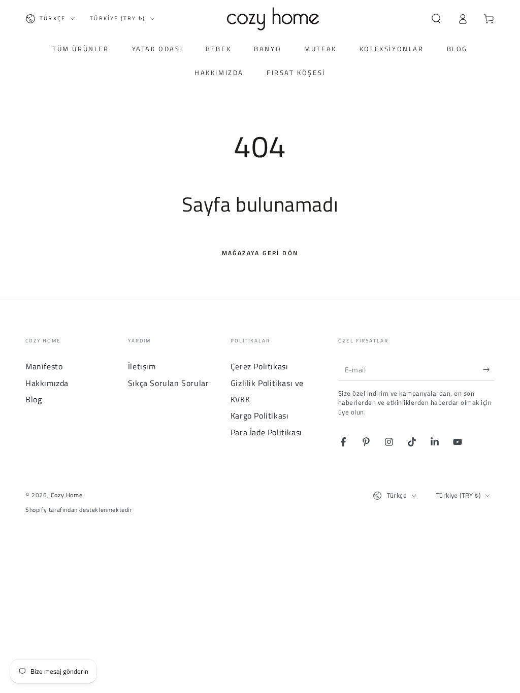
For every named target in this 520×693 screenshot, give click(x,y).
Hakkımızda (47, 383)
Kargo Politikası (260, 415)
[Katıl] (489, 369)
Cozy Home (66, 495)
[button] (436, 19)
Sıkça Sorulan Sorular (168, 383)
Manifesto (43, 366)
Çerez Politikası (259, 366)
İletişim (142, 366)
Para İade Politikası (266, 432)
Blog (33, 399)
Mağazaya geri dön (260, 253)
